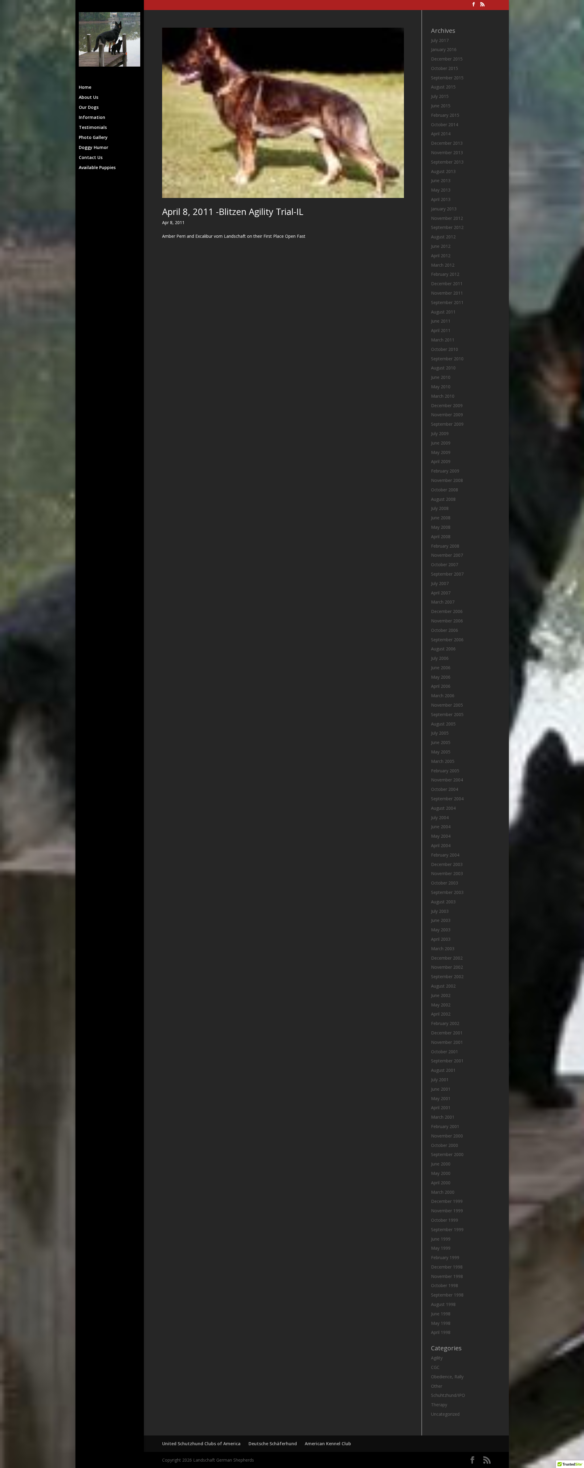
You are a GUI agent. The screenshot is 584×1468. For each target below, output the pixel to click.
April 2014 (440, 134)
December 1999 (447, 1201)
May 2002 (440, 1005)
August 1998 (443, 1304)
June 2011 (440, 321)
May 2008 (440, 527)
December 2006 (447, 611)
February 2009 (445, 471)
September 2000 (447, 1154)
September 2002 (447, 976)
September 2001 (447, 1061)
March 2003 (442, 948)
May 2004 (440, 836)
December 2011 (447, 283)
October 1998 (444, 1285)
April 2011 (440, 330)
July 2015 (440, 96)
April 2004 (440, 845)
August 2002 (443, 986)
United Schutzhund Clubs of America (201, 1443)
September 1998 (447, 1295)
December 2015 (447, 59)
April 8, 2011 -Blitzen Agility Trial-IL (232, 211)
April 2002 (440, 1014)
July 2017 (440, 40)
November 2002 (447, 967)
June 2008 (440, 518)
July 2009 (440, 433)
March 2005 (442, 761)
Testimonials (93, 127)
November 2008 (447, 480)
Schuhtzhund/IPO (448, 1395)
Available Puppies (97, 167)
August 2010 (443, 368)
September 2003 (447, 892)
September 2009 (447, 424)
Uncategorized (445, 1414)
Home (85, 87)
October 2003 (444, 883)
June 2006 (440, 667)
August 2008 (443, 499)
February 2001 (445, 1126)
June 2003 (440, 920)
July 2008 (440, 508)
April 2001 (440, 1107)
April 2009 (440, 461)
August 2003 (443, 902)
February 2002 (445, 1023)
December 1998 (447, 1267)
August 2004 (443, 808)
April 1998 (440, 1332)
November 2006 (447, 621)
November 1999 (447, 1211)
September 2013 (447, 162)
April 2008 (440, 536)
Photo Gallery (93, 137)
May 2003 (440, 930)
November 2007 (447, 555)
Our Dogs (89, 107)
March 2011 (442, 340)
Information (92, 117)
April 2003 (440, 939)
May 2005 (440, 752)
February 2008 (445, 546)
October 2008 (444, 490)
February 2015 (445, 115)
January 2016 (444, 49)
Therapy (439, 1404)
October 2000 (444, 1145)
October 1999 (444, 1220)
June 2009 (440, 443)
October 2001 (444, 1051)
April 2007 (440, 593)
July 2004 (440, 817)
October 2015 (444, 68)
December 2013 (447, 143)
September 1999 (447, 1229)
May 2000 (440, 1173)
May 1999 (440, 1248)
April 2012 (440, 255)
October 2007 (444, 564)
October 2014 (444, 124)
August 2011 (443, 312)
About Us (88, 97)
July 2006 (440, 658)
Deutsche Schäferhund (273, 1443)
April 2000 (440, 1183)
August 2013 (443, 171)
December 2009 (447, 405)
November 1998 (447, 1276)
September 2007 (447, 574)
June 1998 (440, 1314)
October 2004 (444, 789)
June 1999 (440, 1239)
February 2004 (445, 855)
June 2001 (440, 1089)
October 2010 (444, 349)
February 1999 (445, 1257)
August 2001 (443, 1070)
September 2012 (447, 227)
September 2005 (447, 714)
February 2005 (445, 771)
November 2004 (447, 780)
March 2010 (442, 396)
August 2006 (443, 649)
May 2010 (440, 387)
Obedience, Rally (447, 1377)
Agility (437, 1358)
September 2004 (447, 799)
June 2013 (440, 180)
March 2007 (442, 602)
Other (436, 1386)
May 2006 (440, 677)
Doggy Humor (93, 147)
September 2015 (447, 78)
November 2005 (447, 705)
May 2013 (440, 190)
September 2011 (447, 302)
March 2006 (442, 695)
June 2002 (440, 995)
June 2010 (440, 377)
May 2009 (440, 452)
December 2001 (447, 1033)
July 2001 (440, 1079)
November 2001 (447, 1042)
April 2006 (440, 686)
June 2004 (440, 826)
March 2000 (442, 1192)
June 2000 (440, 1164)
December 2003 (447, 864)
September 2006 (447, 639)
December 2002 (447, 958)
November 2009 (447, 414)
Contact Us (91, 157)
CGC (435, 1367)
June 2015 (440, 106)
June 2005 (440, 742)
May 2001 (440, 1098)
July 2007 (440, 583)
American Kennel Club (328, 1443)
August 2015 (443, 87)
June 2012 (440, 246)
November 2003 (447, 873)
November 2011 (447, 293)
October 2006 (444, 630)
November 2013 (447, 152)
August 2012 (443, 237)
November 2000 (447, 1136)
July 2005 (440, 733)
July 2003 (440, 911)
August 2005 (443, 724)
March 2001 (442, 1117)
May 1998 (440, 1323)
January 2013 (444, 209)
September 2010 (447, 359)
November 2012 (447, 218)
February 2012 (445, 274)
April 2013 (440, 199)
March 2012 (442, 265)
